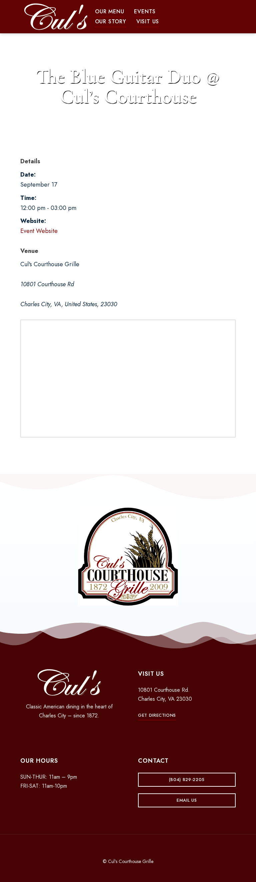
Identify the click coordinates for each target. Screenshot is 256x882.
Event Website (39, 231)
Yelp (81, 733)
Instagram (69, 733)
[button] (109, 12)
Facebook (57, 733)
